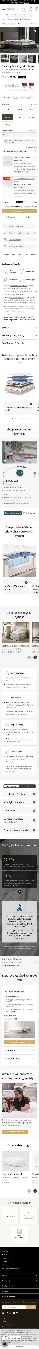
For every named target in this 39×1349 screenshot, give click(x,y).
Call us (4, 1258)
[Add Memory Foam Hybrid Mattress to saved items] (35, 31)
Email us (4, 1265)
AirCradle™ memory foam (18, 286)
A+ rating (29, 916)
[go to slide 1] (5, 58)
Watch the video (29, 513)
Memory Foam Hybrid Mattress (22, 19)
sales (18, 1302)
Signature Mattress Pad (22, 157)
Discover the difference (15, 1132)
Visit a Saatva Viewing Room (10, 1268)
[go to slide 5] (23, 418)
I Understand (19, 1346)
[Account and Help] (23, 9)
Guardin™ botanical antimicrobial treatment (19, 317)
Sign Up (31, 1307)
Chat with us (5, 1261)
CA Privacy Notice (6, 1327)
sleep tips (33, 1302)
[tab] (28, 786)
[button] (19, 98)
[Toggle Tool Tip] (16, 1019)
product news (25, 1302)
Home (3, 19)
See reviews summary (11, 965)
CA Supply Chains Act (7, 1324)
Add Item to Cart (19, 211)
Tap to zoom (28, 47)
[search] (18, 15)
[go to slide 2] (14, 59)
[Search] (31, 15)
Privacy (4, 1321)
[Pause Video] (5, 460)
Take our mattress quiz (13, 513)
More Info (26, 3)
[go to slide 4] (32, 59)
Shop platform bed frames (19, 1042)
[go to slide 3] (23, 59)
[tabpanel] (19, 485)
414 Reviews (19, 649)
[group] (19, 40)
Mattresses (9, 19)
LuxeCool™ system (17, 298)
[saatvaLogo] (5, 1251)
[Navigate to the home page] (10, 9)
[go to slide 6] (26, 418)
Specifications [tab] (11, 786)
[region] (20, 409)
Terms (3, 1318)
